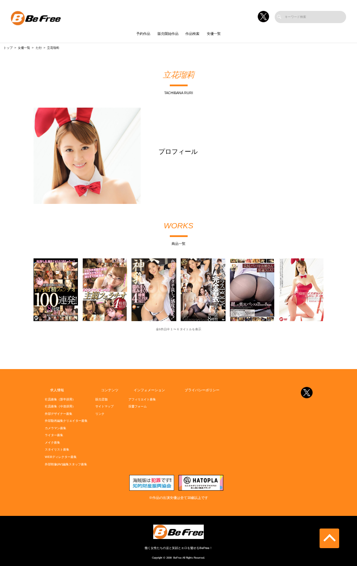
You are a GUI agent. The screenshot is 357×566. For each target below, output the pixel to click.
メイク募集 (52, 442)
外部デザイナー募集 (58, 414)
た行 (39, 48)
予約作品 (143, 34)
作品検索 (192, 34)
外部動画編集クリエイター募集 (66, 421)
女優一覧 (214, 34)
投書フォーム (137, 406)
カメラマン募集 (55, 428)
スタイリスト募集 (57, 449)
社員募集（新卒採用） (60, 399)
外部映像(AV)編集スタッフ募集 (66, 464)
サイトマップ (104, 406)
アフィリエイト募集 (142, 399)
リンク (99, 414)
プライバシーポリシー (202, 390)
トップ (8, 48)
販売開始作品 (168, 34)
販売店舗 (101, 399)
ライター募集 (54, 435)
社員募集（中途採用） (60, 406)
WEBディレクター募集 (61, 457)
